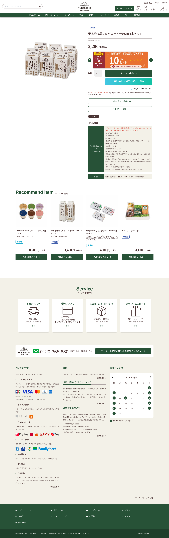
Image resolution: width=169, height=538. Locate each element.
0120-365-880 (54, 351)
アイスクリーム (34, 15)
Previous (89, 60)
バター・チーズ (104, 15)
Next (151, 60)
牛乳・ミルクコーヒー (52, 15)
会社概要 (33, 533)
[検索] (40, 6)
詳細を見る (53, 487)
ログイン (157, 2)
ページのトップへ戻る (146, 498)
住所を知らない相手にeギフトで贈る (128, 81)
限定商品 (137, 15)
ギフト (126, 15)
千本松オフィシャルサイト (77, 533)
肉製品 (116, 15)
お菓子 (91, 15)
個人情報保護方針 (21, 533)
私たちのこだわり (123, 8)
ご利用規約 (42, 533)
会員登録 (164, 2)
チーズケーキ (69, 15)
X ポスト (93, 116)
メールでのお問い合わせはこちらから (123, 351)
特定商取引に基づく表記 (57, 533)
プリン (81, 15)
